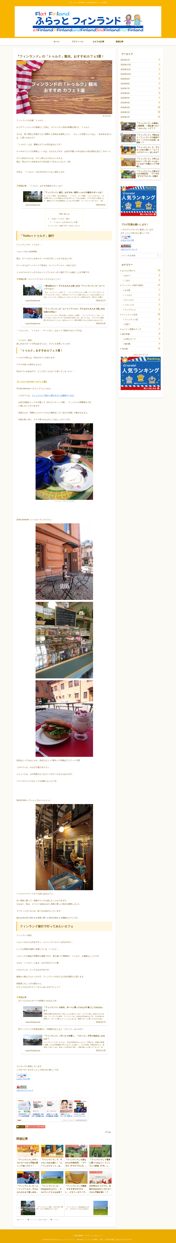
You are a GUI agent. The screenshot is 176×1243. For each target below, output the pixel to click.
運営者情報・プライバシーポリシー (88, 1236)
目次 (61, 214)
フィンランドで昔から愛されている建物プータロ (53, 395)
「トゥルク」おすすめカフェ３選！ (65, 222)
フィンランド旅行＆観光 (37, 1126)
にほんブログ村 (23, 1079)
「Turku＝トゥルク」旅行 (59, 219)
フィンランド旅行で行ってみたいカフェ (65, 226)
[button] (158, 255)
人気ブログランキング (24, 1090)
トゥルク (22, 1126)
